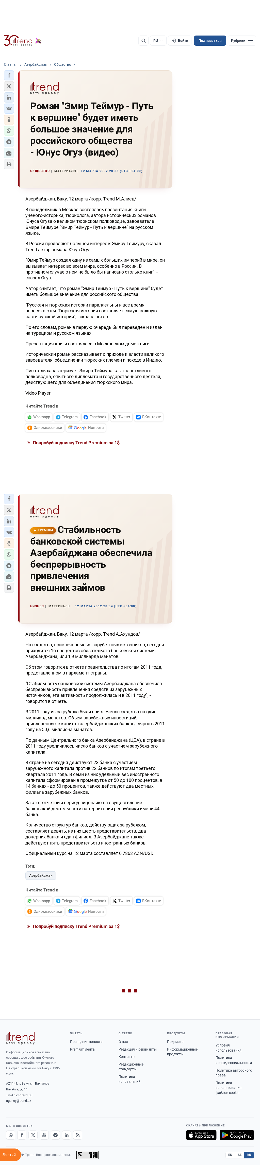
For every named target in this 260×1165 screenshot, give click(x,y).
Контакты (127, 1057)
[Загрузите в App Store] (201, 1135)
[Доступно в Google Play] (237, 1135)
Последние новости (86, 1042)
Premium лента (82, 1049)
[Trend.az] (22, 40)
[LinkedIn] (66, 1135)
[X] (33, 1135)
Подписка (175, 1042)
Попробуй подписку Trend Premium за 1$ (76, 442)
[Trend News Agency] (20, 1038)
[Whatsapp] (10, 1135)
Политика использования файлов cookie (228, 1088)
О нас (123, 1042)
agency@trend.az (18, 1101)
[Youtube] (44, 1135)
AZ (240, 1155)
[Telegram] (55, 1135)
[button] (9, 75)
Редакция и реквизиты (138, 1049)
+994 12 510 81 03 (19, 1095)
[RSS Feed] (77, 1135)
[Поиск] (143, 41)
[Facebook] (21, 1135)
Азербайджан (41, 875)
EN (230, 1155)
